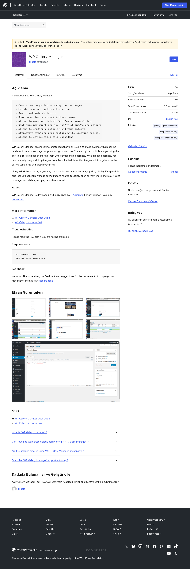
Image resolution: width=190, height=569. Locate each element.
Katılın (116, 520)
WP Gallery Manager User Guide (32, 217)
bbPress (152, 529)
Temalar (50, 524)
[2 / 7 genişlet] (79, 301)
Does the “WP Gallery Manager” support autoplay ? (40, 460)
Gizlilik (15, 533)
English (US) (172, 119)
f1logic (32, 61)
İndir (173, 59)
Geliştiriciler (85, 529)
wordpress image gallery (166, 138)
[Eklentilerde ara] (43, 25)
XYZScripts (77, 194)
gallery (157, 126)
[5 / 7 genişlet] (79, 323)
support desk (45, 280)
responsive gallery (168, 132)
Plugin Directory (20, 15)
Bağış (117, 529)
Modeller (50, 533)
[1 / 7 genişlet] (42, 301)
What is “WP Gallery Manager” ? (29, 432)
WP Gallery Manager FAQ (28, 222)
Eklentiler (50, 529)
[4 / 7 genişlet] (42, 323)
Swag (117, 533)
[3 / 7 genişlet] (115, 301)
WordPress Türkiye (48, 550)
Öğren (83, 520)
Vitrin (48, 520)
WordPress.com (156, 520)
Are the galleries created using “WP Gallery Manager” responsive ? (48, 451)
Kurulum (60, 74)
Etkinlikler (118, 524)
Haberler (16, 524)
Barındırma (17, 529)
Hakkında (16, 520)
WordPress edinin (174, 5)
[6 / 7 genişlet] (115, 323)
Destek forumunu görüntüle (142, 201)
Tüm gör (173, 171)
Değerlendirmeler (40, 74)
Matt (150, 524)
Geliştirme (77, 74)
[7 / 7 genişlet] (115, 345)
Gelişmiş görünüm (137, 146)
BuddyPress (154, 533)
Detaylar (19, 74)
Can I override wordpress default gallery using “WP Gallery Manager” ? (50, 441)
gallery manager (170, 126)
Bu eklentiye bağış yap (140, 230)
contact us (18, 199)
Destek (174, 74)
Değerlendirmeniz (137, 171)
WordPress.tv (87, 533)
